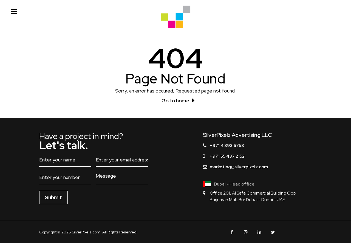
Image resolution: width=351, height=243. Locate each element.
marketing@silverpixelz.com (239, 167)
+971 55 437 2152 (227, 156)
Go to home (175, 100)
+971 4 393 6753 (227, 145)
